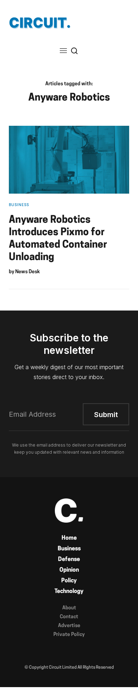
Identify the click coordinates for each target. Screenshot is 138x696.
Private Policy (69, 634)
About (69, 608)
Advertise (69, 625)
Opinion (69, 570)
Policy (69, 581)
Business (69, 549)
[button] (63, 50)
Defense (69, 559)
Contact (69, 617)
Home (69, 538)
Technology (69, 591)
